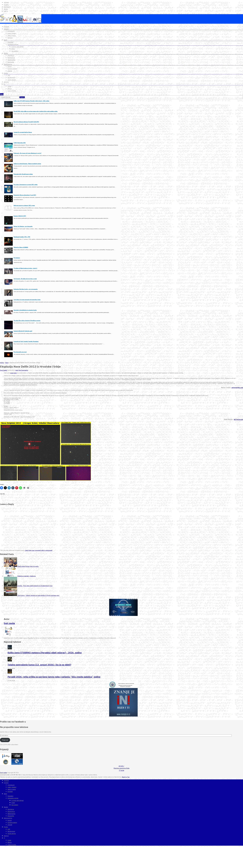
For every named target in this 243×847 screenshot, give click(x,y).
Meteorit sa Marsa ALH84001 (21, 247)
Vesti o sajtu (12, 35)
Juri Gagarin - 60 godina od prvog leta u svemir (25, 278)
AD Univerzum (238, 419)
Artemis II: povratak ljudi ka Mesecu (23, 132)
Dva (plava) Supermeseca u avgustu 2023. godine (25, 184)
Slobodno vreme (13, 44)
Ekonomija (11, 58)
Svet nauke (3, 370)
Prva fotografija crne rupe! (20, 352)
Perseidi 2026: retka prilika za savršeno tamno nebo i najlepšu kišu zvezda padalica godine (36, 111)
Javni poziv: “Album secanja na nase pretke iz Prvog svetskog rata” (38, 595)
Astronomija (8, 64)
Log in (6, 11)
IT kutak (121, 770)
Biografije (11, 62)
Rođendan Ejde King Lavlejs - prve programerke (26, 289)
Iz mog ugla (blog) (17, 47)
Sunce (10, 66)
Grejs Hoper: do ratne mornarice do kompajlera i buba (27, 299)
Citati (13, 49)
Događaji (10, 42)
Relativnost (11, 77)
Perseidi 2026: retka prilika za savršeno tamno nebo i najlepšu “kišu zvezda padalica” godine (54, 676)
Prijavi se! (5, 740)
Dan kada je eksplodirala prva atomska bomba (25, 310)
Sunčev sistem (12, 69)
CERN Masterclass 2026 (20, 142)
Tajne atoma (12, 80)
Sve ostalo (14, 51)
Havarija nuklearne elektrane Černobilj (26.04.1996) (26, 122)
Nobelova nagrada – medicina (26, 576)
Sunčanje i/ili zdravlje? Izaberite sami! (23, 331)
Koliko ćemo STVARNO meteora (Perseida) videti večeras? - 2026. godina (31, 101)
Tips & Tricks (12, 91)
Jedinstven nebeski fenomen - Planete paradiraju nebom (27, 163)
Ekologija (11, 55)
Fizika (6, 73)
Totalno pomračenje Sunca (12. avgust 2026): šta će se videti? (39, 664)
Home (2, 363)
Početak (6, 27)
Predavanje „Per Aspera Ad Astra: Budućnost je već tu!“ (27, 153)
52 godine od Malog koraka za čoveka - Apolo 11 (25, 268)
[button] (30, 443)
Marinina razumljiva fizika (121, 768)
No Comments (23, 370)
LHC (9, 75)
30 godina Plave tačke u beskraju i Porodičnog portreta (27, 320)
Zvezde (10, 71)
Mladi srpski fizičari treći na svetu (28, 566)
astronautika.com (237, 387)
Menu (2, 94)
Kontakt (6, 2)
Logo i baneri (12, 33)
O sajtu (6, 5)
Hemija (6, 82)
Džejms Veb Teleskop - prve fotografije (23, 226)
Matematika (11, 60)
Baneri (6, 9)
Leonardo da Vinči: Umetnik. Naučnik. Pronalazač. (26, 341)
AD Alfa (121, 766)
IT (4, 84)
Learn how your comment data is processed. (38, 550)
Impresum (7, 7)
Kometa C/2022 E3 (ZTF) (20, 216)
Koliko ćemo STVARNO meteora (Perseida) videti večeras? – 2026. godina (45, 652)
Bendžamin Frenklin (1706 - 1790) (22, 237)
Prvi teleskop (17, 258)
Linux (9, 86)
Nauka (6, 53)
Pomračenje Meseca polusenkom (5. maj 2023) (25, 195)
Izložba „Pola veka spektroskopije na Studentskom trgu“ (35, 586)
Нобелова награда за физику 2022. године (24, 205)
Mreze (10, 88)
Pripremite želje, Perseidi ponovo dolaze (23, 174)
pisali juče (13, 373)
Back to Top (125, 777)
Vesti (5, 40)
